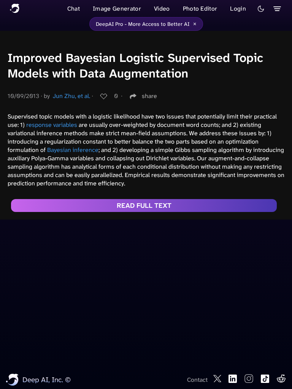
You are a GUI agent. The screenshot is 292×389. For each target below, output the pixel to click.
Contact (197, 380)
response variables (51, 125)
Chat (73, 9)
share (149, 96)
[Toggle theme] (261, 9)
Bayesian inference (72, 150)
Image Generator (117, 9)
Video (162, 9)
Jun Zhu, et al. (71, 96)
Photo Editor (200, 9)
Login (238, 9)
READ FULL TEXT (144, 205)
